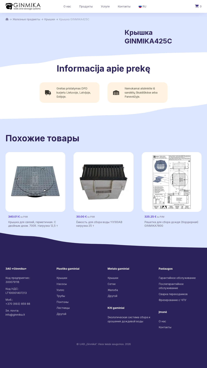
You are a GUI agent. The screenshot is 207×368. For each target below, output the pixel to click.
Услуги (105, 6)
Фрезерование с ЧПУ (172, 300)
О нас (67, 6)
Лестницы (63, 307)
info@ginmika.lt (15, 314)
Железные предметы (26, 19)
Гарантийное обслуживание (177, 277)
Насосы (62, 284)
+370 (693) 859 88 (17, 303)
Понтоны (62, 302)
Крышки (49, 19)
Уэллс (60, 290)
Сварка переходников (173, 294)
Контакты (124, 6)
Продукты (86, 6)
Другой (61, 313)
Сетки (111, 284)
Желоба (113, 290)
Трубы (61, 295)
